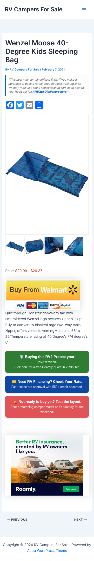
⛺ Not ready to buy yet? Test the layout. (47, 407)
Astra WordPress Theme (47, 550)
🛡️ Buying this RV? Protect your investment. (47, 362)
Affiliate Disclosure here (50, 91)
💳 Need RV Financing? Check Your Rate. (47, 384)
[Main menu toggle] (84, 10)
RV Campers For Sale (33, 9)
